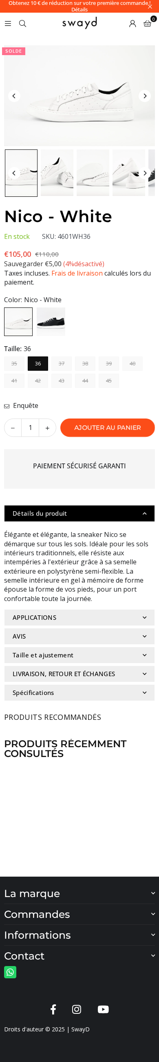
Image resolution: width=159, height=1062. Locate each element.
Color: (33, 299)
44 (85, 380)
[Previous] (14, 96)
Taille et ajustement (43, 655)
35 (14, 363)
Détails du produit (40, 513)
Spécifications (33, 692)
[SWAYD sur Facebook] (53, 1009)
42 (38, 380)
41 (14, 380)
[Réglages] (132, 23)
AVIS (19, 636)
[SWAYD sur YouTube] (103, 1009)
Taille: (17, 348)
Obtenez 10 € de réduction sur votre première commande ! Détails (80, 6)
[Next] (145, 96)
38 (85, 363)
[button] (147, 23)
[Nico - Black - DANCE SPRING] (21, 173)
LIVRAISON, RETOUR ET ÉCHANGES (64, 674)
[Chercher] (22, 22)
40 (132, 363)
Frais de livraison (77, 273)
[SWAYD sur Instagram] (76, 1009)
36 (38, 363)
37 (61, 363)
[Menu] (7, 22)
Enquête (24, 405)
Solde (13, 51)
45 (109, 380)
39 (109, 363)
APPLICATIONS (34, 617)
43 (61, 380)
